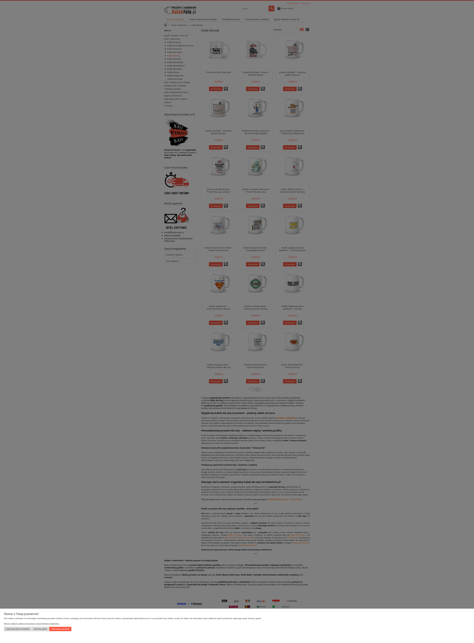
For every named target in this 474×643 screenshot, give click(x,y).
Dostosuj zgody (40, 629)
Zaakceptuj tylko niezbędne (18, 629)
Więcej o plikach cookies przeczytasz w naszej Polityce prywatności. (31, 623)
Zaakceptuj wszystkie (60, 629)
